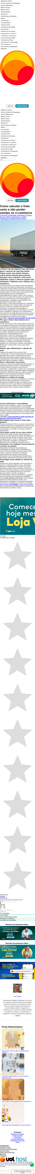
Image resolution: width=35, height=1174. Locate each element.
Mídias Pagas (5, 9)
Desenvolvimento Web (8, 38)
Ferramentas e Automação (9, 46)
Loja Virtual (17, 1137)
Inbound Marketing (7, 5)
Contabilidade (12, 215)
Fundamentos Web (7, 40)
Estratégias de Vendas (8, 27)
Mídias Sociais (5, 7)
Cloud (17, 1142)
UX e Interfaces (6, 44)
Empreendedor (5, 12)
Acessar (2, 896)
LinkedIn (17, 1015)
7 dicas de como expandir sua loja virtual (21, 318)
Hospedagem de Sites (17, 1140)
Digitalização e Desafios (8, 16)
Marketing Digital (6, 110)
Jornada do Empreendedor (8, 1149)
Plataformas (5, 29)
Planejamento (4, 218)
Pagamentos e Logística (8, 33)
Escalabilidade (5, 22)
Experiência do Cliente (8, 31)
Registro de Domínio (17, 1134)
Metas (3, 18)
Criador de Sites (17, 1135)
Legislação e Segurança (8, 35)
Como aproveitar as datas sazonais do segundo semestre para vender (16, 417)
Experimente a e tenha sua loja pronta (16, 484)
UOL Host (10, 106)
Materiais (4, 48)
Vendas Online (5, 25)
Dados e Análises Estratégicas (10, 3)
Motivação (4, 14)
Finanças (3, 217)
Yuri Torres (22, 218)
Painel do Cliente (22, 106)
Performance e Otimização (9, 42)
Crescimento (5, 20)
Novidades (3, 1155)
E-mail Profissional (17, 1139)
